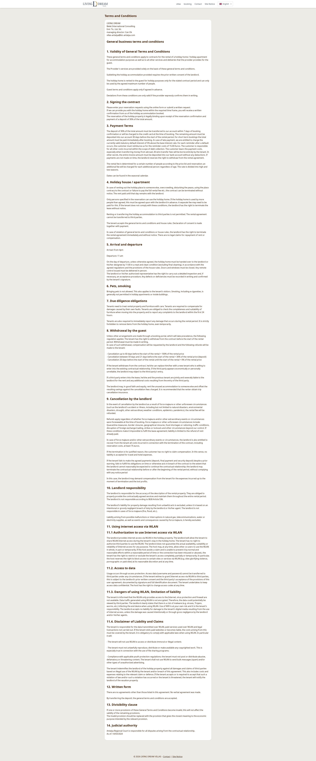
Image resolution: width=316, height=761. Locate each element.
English (226, 4)
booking (188, 4)
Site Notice (210, 4)
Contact (198, 4)
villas (178, 4)
